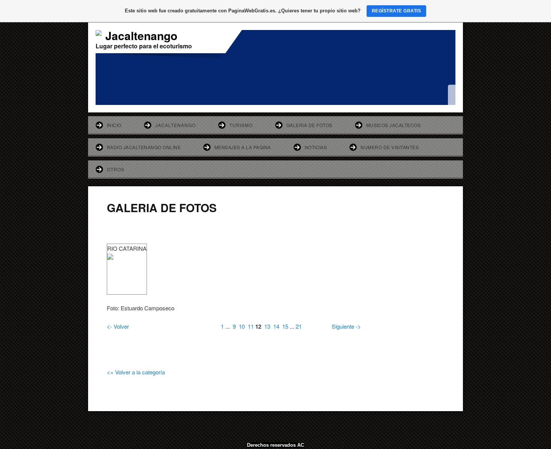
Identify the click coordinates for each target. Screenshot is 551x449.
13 (267, 326)
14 (276, 326)
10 (242, 326)
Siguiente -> (346, 326)
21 (299, 326)
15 (285, 326)
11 (251, 326)
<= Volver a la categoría (136, 372)
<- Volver (118, 326)
